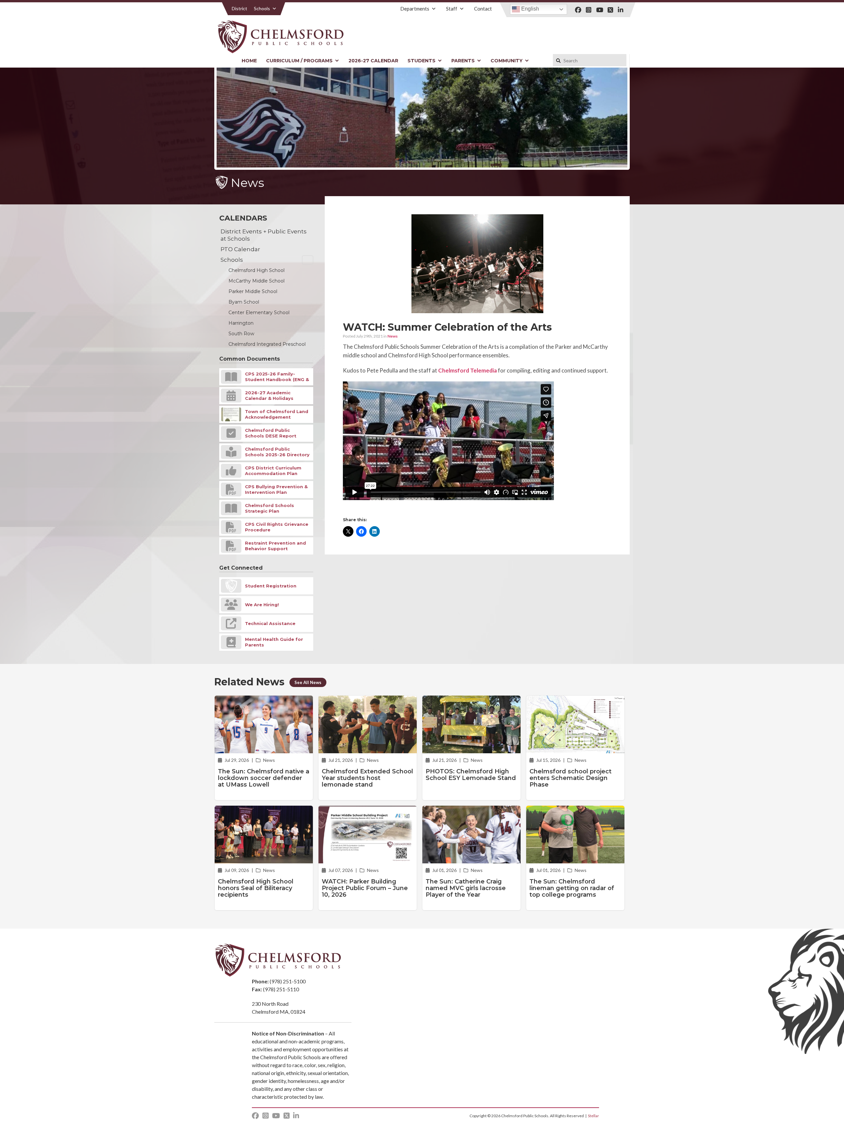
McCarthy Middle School (256, 281)
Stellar (593, 1115)
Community (507, 61)
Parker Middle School (252, 291)
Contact (483, 9)
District (239, 8)
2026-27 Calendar (373, 61)
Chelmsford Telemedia (467, 370)
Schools (262, 8)
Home (249, 61)
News (392, 336)
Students (421, 61)
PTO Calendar (240, 249)
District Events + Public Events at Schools (264, 235)
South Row (241, 334)
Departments (414, 9)
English (529, 9)
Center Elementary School (258, 312)
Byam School (243, 302)
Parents (463, 61)
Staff (451, 9)
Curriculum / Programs (299, 61)
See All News (307, 682)
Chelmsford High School (256, 270)
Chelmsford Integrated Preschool (267, 344)
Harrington (241, 323)
